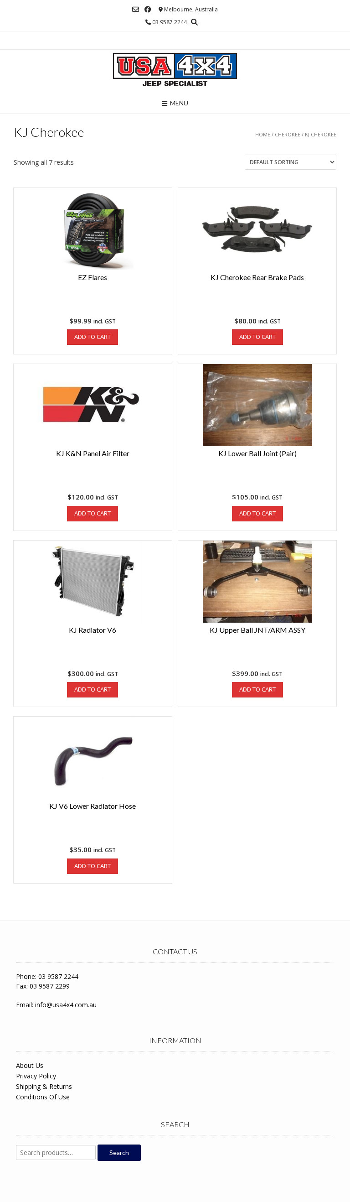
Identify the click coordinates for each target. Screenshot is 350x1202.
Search (119, 1152)
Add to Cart (92, 337)
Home (262, 134)
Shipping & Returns (44, 1086)
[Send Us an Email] (135, 9)
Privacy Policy (36, 1076)
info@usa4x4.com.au (66, 1004)
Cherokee (287, 134)
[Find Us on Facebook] (147, 9)
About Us (29, 1065)
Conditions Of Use (43, 1097)
